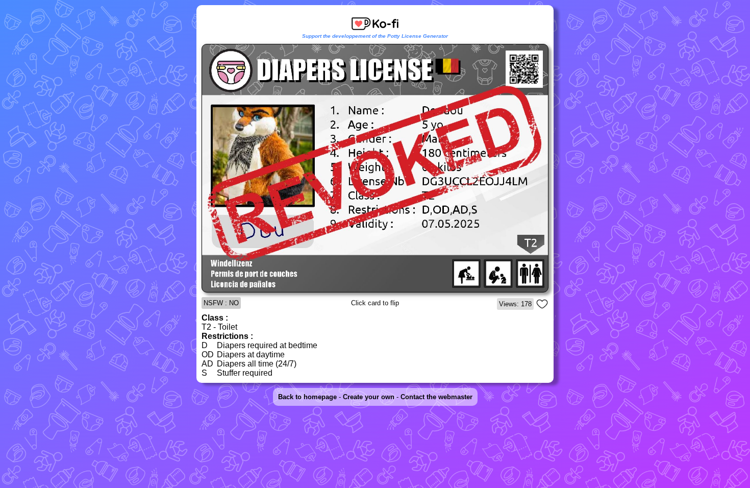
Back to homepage (307, 397)
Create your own (368, 397)
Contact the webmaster (436, 397)
